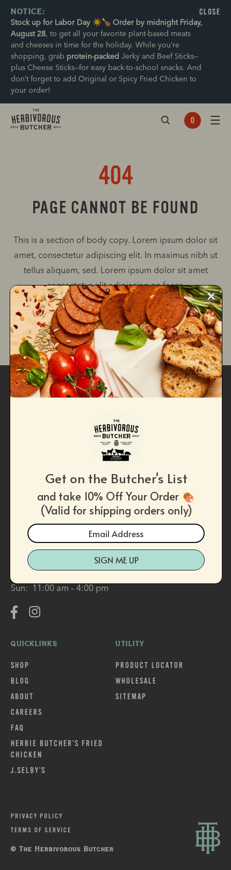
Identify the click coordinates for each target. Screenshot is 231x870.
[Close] (211, 296)
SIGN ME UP (116, 560)
